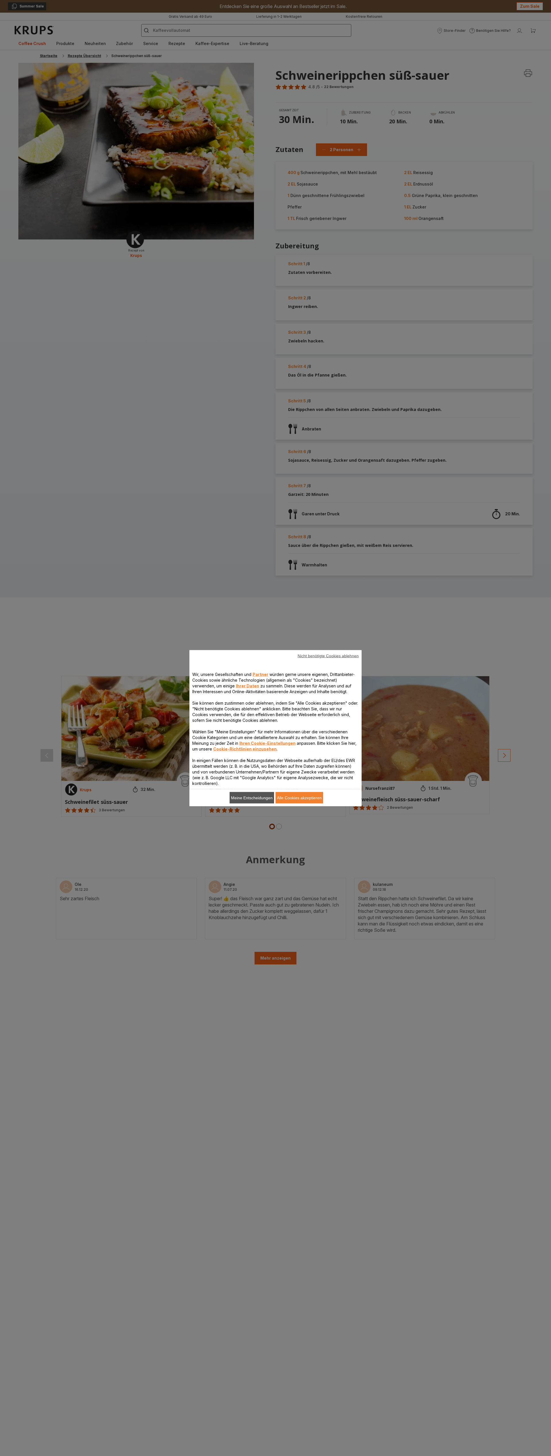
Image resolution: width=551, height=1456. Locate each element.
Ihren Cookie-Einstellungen (267, 742)
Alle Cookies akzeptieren (299, 797)
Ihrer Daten (247, 685)
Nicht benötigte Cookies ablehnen (328, 655)
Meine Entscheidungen (252, 797)
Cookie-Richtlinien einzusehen (245, 748)
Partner (260, 674)
